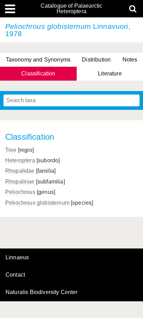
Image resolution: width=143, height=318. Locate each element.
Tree (11, 150)
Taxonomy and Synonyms (38, 60)
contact (15, 275)
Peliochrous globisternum (37, 203)
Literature (110, 73)
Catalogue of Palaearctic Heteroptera (72, 8)
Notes (130, 60)
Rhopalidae (20, 171)
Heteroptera (20, 160)
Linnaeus (17, 257)
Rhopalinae (20, 182)
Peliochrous (20, 192)
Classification (38, 73)
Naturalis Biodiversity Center (42, 292)
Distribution (96, 60)
